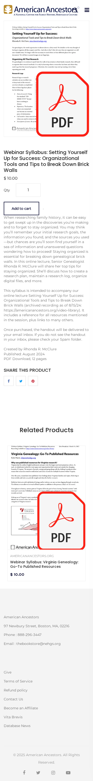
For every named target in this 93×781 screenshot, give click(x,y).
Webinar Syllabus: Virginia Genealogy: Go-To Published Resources (44, 564)
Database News (17, 726)
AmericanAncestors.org (32, 556)
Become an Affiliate (21, 708)
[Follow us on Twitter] (21, 381)
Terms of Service (18, 681)
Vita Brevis (13, 717)
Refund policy (16, 690)
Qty (7, 190)
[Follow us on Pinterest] (33, 381)
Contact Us (13, 699)
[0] (74, 10)
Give (7, 672)
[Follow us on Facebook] (9, 381)
